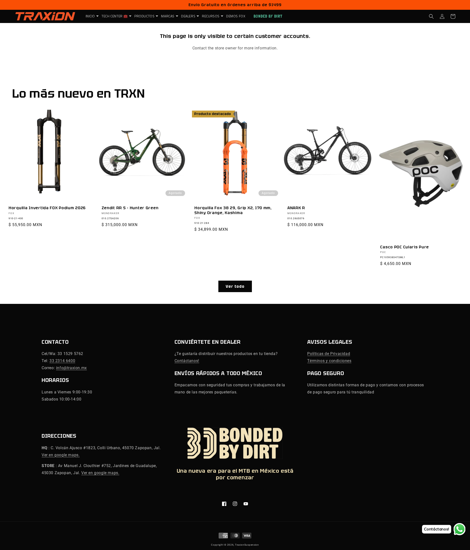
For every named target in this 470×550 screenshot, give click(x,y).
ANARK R (296, 208)
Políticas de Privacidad (328, 353)
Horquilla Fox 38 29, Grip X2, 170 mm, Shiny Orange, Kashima (233, 210)
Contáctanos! (187, 360)
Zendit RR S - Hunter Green (130, 208)
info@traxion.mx (71, 368)
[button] (91, 16)
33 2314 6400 (62, 360)
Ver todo (235, 286)
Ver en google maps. (61, 455)
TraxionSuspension (247, 544)
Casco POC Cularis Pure (404, 247)
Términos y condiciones (329, 360)
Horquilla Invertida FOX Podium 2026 (47, 208)
